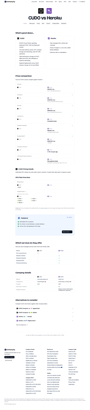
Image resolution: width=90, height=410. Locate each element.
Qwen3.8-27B (71, 351)
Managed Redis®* (20, 260)
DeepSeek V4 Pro (72, 367)
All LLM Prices (71, 374)
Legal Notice (71, 384)
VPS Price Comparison (52, 360)
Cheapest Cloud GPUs (52, 388)
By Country (41, 1)
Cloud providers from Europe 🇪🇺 (54, 367)
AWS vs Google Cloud (31, 356)
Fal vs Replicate (29, 351)
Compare (75, 1)
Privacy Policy (71, 382)
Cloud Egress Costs (51, 356)
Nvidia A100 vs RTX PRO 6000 (33, 384)
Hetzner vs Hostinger (31, 367)
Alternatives (63, 23)
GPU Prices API (8, 360)
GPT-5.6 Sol (71, 360)
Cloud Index (34, 1)
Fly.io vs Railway (30, 353)
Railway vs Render (30, 365)
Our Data (49, 369)
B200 (21, 200)
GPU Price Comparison (52, 353)
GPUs (65, 1)
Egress (60, 1)
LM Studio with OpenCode (53, 377)
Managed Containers (20, 255)
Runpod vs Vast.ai (30, 371)
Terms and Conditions (73, 379)
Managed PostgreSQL (21, 258)
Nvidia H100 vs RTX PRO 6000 (33, 391)
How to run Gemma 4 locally (54, 375)
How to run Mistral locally (53, 382)
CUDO (34, 18)
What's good (32, 23)
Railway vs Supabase (31, 369)
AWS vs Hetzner (30, 358)
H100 (21, 198)
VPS (56, 1)
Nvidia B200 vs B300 (31, 386)
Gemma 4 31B (71, 369)
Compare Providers (30, 374)
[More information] (72, 84)
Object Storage (49, 1)
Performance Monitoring (21, 262)
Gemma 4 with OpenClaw (53, 384)
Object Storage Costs (52, 358)
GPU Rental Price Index (52, 351)
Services (48, 23)
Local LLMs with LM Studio (53, 379)
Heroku (54, 18)
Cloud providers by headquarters (55, 365)
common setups (43, 208)
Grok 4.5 (70, 365)
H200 (35, 198)
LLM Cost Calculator (73, 371)
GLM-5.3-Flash (72, 356)
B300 (35, 200)
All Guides (49, 393)
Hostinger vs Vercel (30, 362)
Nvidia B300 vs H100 (31, 393)
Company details (55, 23)
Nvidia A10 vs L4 (30, 388)
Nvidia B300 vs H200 (31, 379)
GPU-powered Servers (21, 253)
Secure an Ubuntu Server (53, 386)
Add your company (9, 357)
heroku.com (61, 279)
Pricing (38, 23)
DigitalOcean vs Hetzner (31, 360)
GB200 (21, 202)
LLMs (69, 1)
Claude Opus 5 (71, 358)
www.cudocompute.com (42, 279)
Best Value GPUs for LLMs (53, 391)
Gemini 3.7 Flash (72, 353)
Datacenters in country (52, 362)
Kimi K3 (70, 362)
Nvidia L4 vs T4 (29, 382)
